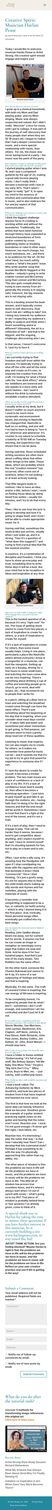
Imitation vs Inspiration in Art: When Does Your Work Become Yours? (24, 1484)
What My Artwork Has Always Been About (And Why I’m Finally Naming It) (25, 1473)
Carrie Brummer (15, 35)
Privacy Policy (37, 1502)
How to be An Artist (31, 35)
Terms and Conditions (18, 1505)
